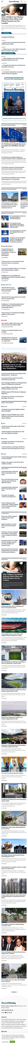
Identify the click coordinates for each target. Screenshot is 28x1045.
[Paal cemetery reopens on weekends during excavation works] (14, 915)
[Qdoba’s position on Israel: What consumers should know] (23, 526)
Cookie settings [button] (5, 1041)
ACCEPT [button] (12, 1041)
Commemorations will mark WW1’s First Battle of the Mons (9, 473)
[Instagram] (7, 1013)
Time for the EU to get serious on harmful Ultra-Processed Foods (8, 289)
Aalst (4, 423)
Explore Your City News (7, 402)
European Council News (7, 213)
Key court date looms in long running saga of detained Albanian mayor (9, 481)
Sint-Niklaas (5, 853)
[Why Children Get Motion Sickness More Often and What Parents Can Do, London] (14, 10)
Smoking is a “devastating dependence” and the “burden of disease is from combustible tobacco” (12, 305)
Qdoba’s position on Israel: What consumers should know (9, 526)
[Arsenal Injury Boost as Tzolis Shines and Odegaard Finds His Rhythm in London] (14, 625)
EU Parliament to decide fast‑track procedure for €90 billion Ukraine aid (13, 145)
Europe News (4, 468)
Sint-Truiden (5, 70)
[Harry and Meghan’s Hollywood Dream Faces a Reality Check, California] (14, 943)
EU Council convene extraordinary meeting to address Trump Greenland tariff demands (17, 225)
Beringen (4, 922)
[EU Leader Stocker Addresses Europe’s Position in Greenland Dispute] (5, 217)
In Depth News (5, 513)
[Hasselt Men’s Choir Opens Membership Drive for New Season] (14, 818)
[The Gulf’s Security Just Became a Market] (14, 764)
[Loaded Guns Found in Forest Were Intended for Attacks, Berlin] (14, 790)
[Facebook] (2, 1013)
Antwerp (4, 63)
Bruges (4, 454)
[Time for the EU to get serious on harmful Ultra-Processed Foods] (22, 290)
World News (4, 559)
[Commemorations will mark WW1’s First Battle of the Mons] (23, 473)
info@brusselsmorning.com (7, 1010)
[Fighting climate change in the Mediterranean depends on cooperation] (23, 340)
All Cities (25, 402)
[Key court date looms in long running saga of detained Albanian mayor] (23, 481)
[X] (4, 1013)
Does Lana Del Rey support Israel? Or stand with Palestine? (9, 518)
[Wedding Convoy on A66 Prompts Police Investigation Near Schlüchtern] (14, 355)
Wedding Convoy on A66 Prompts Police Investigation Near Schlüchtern (14, 366)
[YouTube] (6, 1013)
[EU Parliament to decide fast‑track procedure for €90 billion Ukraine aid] (14, 134)
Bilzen (3, 56)
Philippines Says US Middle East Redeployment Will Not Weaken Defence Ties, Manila (13, 277)
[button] (2, 1)
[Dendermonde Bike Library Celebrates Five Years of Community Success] (14, 597)
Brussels (5, 406)
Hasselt (4, 825)
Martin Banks (5, 316)
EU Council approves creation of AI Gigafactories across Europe (18, 232)
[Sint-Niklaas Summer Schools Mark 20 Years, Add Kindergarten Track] (14, 846)
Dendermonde (5, 604)
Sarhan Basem (5, 257)
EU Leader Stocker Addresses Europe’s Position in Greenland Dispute (18, 217)
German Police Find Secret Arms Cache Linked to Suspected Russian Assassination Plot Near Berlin (13, 896)
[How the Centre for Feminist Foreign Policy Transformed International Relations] (23, 551)
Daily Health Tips (6, 284)
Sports (3, 632)
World (3, 40)
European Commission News (8, 189)
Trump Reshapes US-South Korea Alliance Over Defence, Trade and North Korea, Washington (8, 252)
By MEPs (5, 320)
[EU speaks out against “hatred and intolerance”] (23, 497)
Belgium (4, 743)
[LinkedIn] (9, 1013)
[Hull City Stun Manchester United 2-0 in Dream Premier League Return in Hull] (14, 680)
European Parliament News (8, 125)
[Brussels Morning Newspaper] (14, 1)
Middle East (5, 771)
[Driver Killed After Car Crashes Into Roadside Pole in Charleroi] (14, 971)
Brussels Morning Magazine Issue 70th (14, 118)
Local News (24, 406)
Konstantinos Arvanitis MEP (8, 326)
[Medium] (11, 1013)
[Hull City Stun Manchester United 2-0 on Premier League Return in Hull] (14, 708)
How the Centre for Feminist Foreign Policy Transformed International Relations (9, 550)
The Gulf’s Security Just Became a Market (12, 773)
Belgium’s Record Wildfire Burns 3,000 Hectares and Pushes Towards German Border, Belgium (13, 416)
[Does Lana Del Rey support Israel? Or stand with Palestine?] (23, 518)
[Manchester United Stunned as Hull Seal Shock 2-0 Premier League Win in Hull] (14, 736)
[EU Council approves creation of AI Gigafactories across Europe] (5, 232)
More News (25, 125)
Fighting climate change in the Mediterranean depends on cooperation (10, 339)
